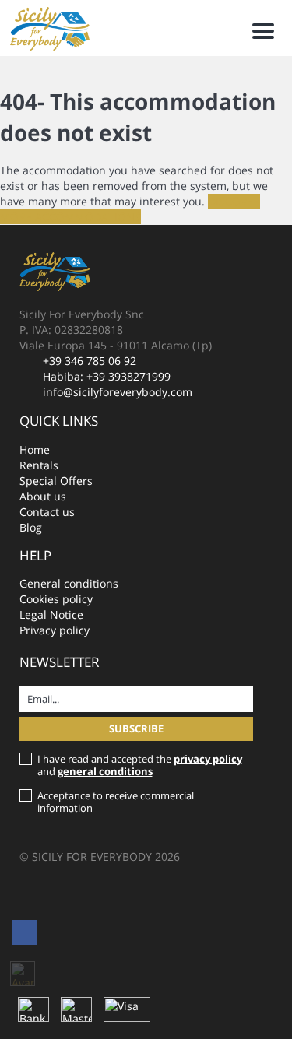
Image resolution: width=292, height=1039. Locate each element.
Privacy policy (54, 630)
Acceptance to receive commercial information (115, 801)
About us (42, 496)
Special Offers (56, 480)
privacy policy (208, 759)
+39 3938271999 (128, 376)
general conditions (105, 771)
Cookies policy (56, 598)
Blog (30, 527)
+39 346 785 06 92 (89, 360)
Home (34, 449)
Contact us (47, 511)
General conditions (68, 583)
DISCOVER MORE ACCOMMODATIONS (130, 209)
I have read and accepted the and (139, 765)
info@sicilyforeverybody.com (117, 391)
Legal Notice (51, 614)
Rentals (38, 465)
